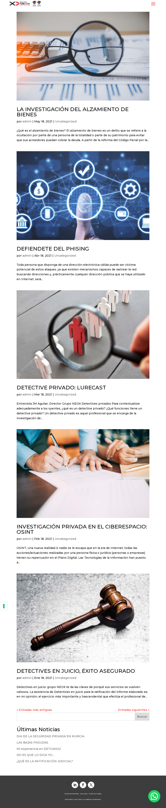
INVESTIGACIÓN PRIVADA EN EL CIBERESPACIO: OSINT (82, 529)
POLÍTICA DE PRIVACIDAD (72, 793)
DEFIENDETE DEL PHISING (53, 248)
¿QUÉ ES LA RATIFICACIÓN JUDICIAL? (45, 761)
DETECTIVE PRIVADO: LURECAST (61, 387)
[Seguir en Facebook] (83, 785)
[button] (154, 796)
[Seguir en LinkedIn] (75, 785)
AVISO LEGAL (84, 793)
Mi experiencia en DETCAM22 (39, 749)
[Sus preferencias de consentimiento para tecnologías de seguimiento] (4, 606)
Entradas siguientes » (133, 710)
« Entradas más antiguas (34, 710)
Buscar (142, 716)
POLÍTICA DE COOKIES (95, 793)
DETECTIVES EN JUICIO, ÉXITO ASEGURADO (76, 671)
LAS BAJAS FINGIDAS (32, 742)
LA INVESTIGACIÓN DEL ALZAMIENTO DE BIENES (73, 112)
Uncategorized (66, 121)
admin (27, 121)
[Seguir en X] (91, 785)
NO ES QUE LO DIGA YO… (35, 755)
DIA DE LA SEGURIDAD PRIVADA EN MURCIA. (51, 736)
